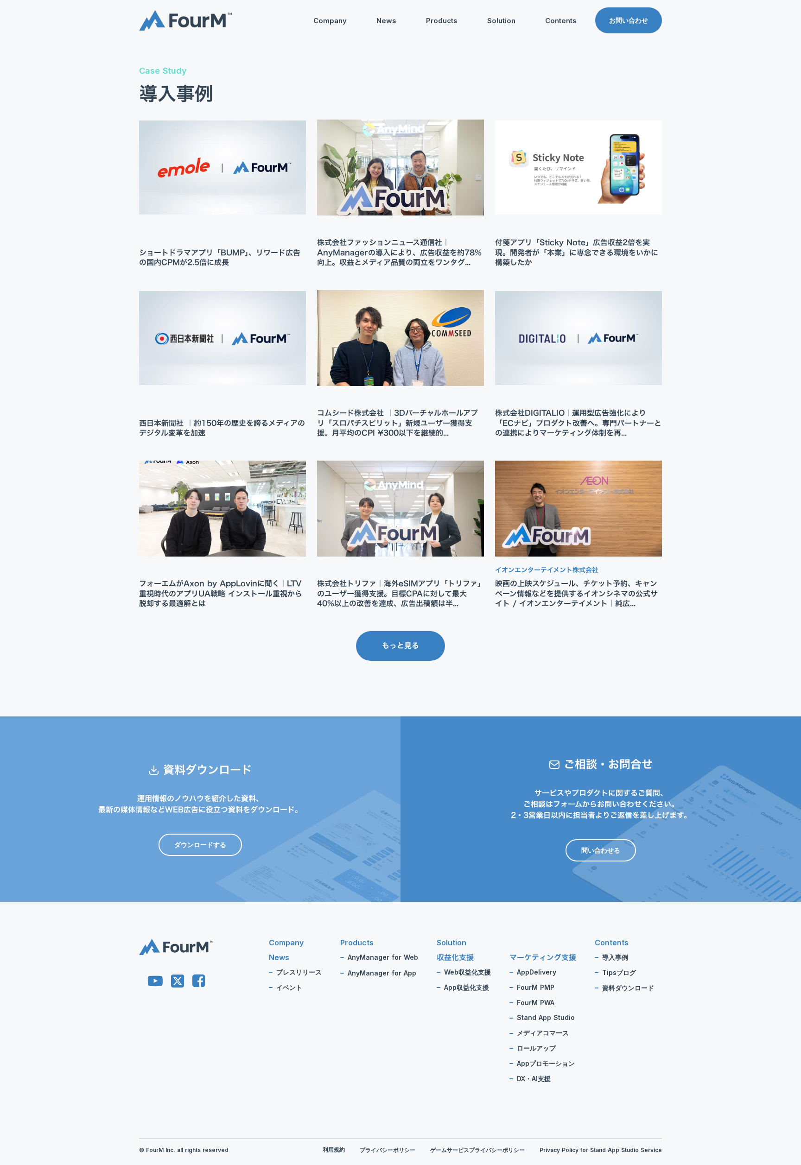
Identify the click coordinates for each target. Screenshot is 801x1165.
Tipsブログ (543, 67)
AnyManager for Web (383, 957)
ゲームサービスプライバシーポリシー (477, 1150)
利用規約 (334, 1149)
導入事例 (615, 957)
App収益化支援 (466, 987)
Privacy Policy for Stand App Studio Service (601, 1150)
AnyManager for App (382, 973)
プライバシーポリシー (387, 1150)
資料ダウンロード (552, 82)
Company (330, 20)
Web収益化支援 (467, 972)
